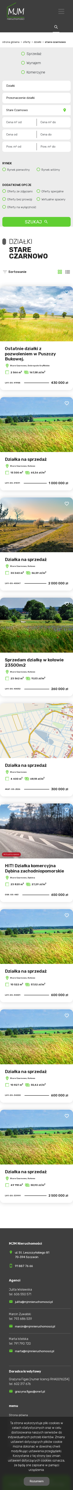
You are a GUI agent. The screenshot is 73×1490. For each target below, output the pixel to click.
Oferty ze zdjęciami (20, 191)
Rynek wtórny (50, 170)
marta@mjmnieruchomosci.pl (34, 1351)
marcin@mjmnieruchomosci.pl (35, 1326)
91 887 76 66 (24, 1266)
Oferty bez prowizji (19, 199)
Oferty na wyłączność (21, 207)
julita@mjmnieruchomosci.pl (34, 1302)
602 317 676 (22, 1384)
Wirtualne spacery (53, 199)
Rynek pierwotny (18, 170)
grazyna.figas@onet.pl (30, 1391)
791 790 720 (22, 1343)
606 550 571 (22, 1294)
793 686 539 (23, 1319)
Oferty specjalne (52, 191)
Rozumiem (37, 1481)
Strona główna (18, 1415)
